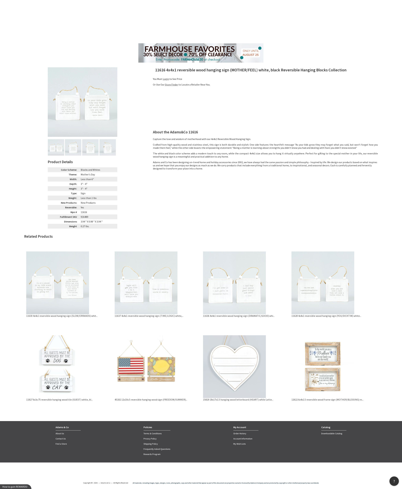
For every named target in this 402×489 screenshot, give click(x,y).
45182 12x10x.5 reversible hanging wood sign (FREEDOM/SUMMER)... (151, 399)
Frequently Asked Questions (157, 449)
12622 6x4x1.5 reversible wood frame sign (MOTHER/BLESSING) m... (327, 399)
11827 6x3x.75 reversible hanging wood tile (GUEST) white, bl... (59, 399)
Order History (239, 433)
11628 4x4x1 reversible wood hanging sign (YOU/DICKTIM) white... (326, 315)
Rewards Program (152, 454)
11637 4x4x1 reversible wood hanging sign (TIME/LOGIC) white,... (149, 315)
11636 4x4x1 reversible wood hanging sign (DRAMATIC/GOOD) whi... (238, 315)
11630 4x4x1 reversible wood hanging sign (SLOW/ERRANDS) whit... (62, 315)
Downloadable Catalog (331, 433)
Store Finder (171, 84)
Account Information (242, 438)
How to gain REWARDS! (14, 486)
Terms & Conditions (153, 433)
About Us (60, 433)
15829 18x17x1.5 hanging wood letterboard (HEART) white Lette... (238, 399)
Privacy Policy (150, 438)
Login (166, 78)
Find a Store (61, 443)
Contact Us (61, 438)
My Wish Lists (239, 443)
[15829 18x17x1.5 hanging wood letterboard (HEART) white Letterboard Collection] (234, 397)
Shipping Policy (151, 443)
